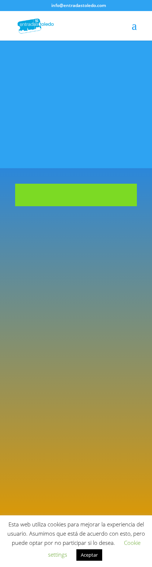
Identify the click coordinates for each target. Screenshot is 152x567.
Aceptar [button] (89, 555)
